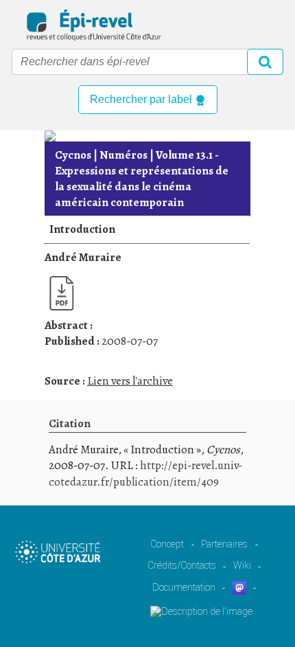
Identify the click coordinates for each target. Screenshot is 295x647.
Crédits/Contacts (182, 565)
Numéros (123, 155)
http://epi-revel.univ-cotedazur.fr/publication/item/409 (145, 473)
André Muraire (83, 257)
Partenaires (224, 543)
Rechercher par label (142, 99)
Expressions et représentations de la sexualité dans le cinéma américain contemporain (141, 178)
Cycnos (73, 155)
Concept (167, 543)
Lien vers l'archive (130, 381)
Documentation (183, 587)
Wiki (242, 565)
